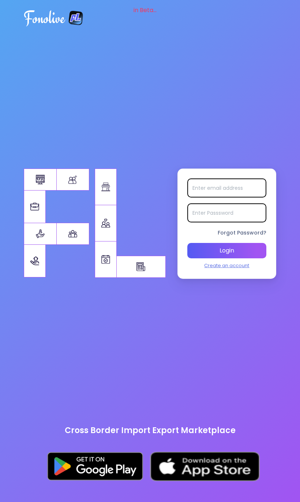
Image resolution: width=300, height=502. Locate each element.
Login (227, 250)
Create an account (226, 265)
